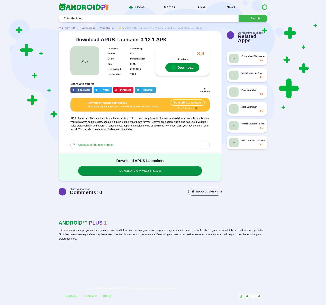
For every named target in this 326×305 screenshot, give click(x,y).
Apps (201, 7)
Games (169, 7)
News (231, 7)
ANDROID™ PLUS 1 (68, 28)
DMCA (107, 296)
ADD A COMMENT (207, 191)
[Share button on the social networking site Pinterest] (123, 90)
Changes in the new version (95, 144)
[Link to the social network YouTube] (241, 296)
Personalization (106, 28)
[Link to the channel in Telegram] (258, 296)
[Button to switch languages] (257, 7)
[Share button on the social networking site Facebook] (81, 90)
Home (140, 7)
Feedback (71, 296)
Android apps (88, 28)
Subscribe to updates (188, 102)
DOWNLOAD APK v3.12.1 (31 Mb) (140, 170)
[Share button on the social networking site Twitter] (103, 90)
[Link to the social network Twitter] (247, 296)
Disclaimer (90, 296)
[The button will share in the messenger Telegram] (145, 90)
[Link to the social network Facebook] (253, 296)
